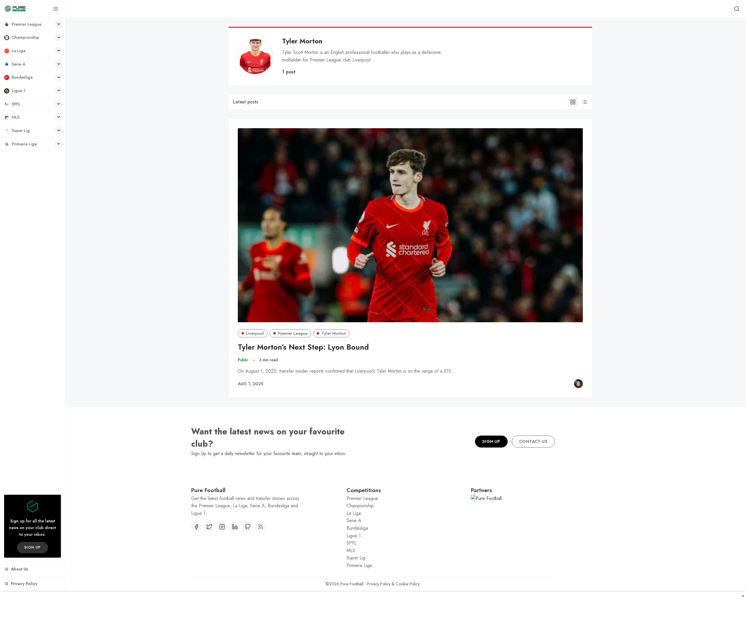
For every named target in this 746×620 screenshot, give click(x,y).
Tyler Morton (333, 333)
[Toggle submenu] (59, 24)
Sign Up (491, 441)
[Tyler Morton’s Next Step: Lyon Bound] (410, 225)
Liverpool (255, 333)
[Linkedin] (235, 527)
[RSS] (260, 527)
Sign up (32, 547)
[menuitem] (32, 24)
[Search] (736, 8)
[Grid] (573, 102)
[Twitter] (209, 527)
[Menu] (55, 8)
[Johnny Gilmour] (578, 383)
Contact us (533, 441)
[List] (584, 102)
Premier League (292, 333)
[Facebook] (196, 527)
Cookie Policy (407, 584)
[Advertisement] (373, 606)
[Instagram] (222, 527)
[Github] (247, 527)
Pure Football (351, 584)
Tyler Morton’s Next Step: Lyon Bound (303, 347)
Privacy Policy (378, 584)
